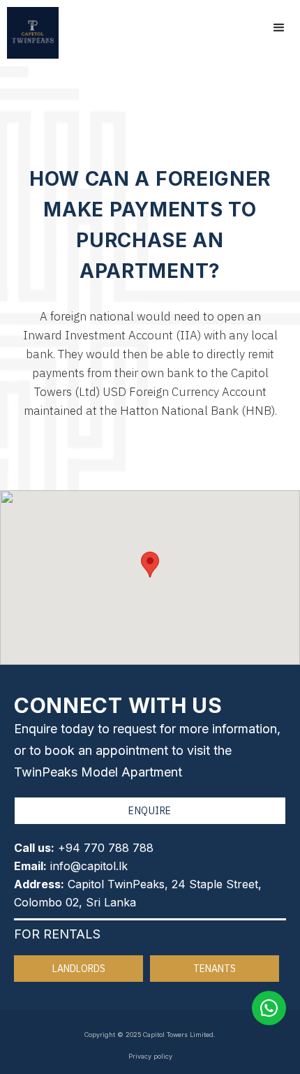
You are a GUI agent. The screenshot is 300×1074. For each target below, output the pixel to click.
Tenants (214, 968)
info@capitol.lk (89, 866)
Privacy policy (150, 1056)
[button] (279, 28)
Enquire (150, 810)
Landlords (78, 968)
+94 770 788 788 (105, 848)
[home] (29, 33)
